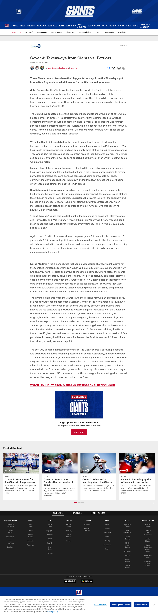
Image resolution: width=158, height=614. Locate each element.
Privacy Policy (52, 611)
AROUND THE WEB (147, 520)
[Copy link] (124, 68)
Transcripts (30, 545)
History (68, 541)
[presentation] (154, 503)
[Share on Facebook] (109, 69)
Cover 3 (30, 531)
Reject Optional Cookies (121, 605)
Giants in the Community (148, 533)
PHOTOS (69, 520)
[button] (75, 502)
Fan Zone (10, 547)
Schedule (87, 524)
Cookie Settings (100, 605)
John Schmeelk (53, 68)
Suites (127, 555)
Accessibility (10, 537)
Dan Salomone (64, 68)
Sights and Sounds (49, 541)
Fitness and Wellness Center (147, 563)
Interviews (50, 535)
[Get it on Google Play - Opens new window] (87, 582)
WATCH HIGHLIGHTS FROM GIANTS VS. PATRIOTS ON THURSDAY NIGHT (72, 385)
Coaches (107, 528)
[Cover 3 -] (36, 46)
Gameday (69, 531)
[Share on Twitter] (114, 69)
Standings (107, 541)
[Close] (154, 604)
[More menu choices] (103, 26)
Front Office (107, 533)
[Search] (107, 25)
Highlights (49, 531)
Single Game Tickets (127, 545)
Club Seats (127, 551)
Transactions (107, 545)
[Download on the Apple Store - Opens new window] (70, 581)
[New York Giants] (79, 593)
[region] (79, 605)
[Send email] (119, 69)
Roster (107, 524)
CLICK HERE (79, 432)
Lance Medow (74, 68)
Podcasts (50, 553)
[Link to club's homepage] (6, 25)
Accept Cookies (141, 605)
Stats (107, 536)
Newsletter (30, 541)
